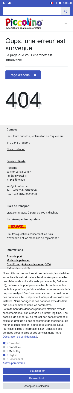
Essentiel (14, 343)
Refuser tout (36, 378)
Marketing (15, 351)
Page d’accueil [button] (21, 74)
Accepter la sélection (36, 386)
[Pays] (51, 3)
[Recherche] (65, 11)
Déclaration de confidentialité (20, 336)
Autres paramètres (14, 363)
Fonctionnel (16, 359)
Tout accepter (36, 370)
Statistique (15, 347)
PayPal (13, 355)
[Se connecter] (4, 3)
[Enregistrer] (10, 3)
